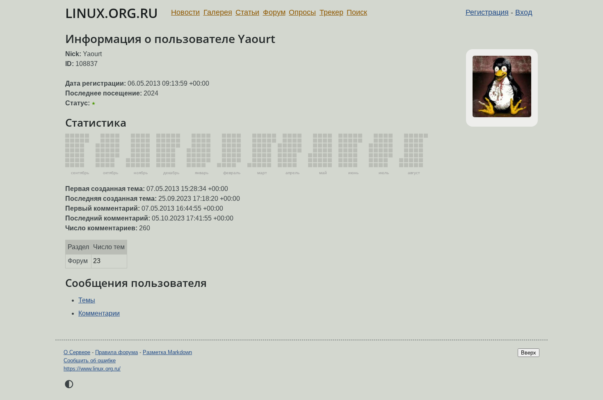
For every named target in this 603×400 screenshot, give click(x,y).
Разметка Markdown (167, 352)
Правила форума (116, 352)
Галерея (217, 12)
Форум (274, 12)
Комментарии (99, 313)
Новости (185, 12)
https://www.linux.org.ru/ (92, 369)
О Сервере (77, 352)
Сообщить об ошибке (90, 360)
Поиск (357, 12)
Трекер (331, 12)
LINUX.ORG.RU (111, 13)
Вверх (528, 353)
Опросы (302, 12)
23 (96, 260)
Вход (523, 12)
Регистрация (487, 12)
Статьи (247, 12)
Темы (86, 300)
